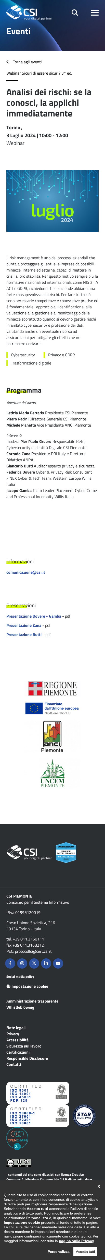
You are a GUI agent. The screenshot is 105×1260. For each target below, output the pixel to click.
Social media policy (20, 976)
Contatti (13, 1064)
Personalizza (59, 1252)
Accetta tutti (85, 1252)
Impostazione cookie (29, 986)
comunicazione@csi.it (25, 572)
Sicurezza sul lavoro (24, 1046)
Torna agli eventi (27, 62)
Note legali (15, 1028)
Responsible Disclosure (27, 1058)
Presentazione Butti (24, 634)
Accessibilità (17, 1040)
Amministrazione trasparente (32, 1001)
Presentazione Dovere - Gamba (33, 616)
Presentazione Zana (23, 625)
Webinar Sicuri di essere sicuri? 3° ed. (39, 73)
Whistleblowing (20, 1007)
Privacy (12, 1034)
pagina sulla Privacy (76, 1241)
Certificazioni (18, 1052)
